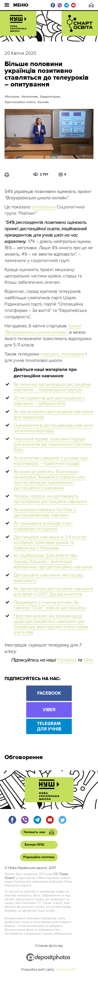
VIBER (49, 710)
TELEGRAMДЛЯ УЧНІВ (49, 726)
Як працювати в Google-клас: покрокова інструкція (43, 526)
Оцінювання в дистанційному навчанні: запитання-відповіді (53, 428)
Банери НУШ (34, 844)
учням (44, 102)
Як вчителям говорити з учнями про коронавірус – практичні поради (51, 460)
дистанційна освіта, (21, 102)
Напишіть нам (91, 5)
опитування (44, 207)
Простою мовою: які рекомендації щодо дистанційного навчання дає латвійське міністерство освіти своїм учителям (51, 624)
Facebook (67, 660)
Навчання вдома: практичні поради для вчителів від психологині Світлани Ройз (53, 444)
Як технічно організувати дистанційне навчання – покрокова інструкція (52, 387)
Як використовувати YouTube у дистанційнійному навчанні (45, 512)
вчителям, (31, 97)
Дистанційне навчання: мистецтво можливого (48, 577)
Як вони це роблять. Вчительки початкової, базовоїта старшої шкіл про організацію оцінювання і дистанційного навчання (49, 480)
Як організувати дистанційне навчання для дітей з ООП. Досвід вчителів (53, 591)
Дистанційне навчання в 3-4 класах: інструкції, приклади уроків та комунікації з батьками (50, 542)
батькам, (13, 97)
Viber (88, 660)
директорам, (51, 97)
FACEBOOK (49, 693)
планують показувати (62, 354)
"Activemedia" (66, 969)
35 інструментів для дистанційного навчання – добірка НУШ (49, 400)
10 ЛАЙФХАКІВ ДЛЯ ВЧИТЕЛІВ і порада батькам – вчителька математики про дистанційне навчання (53, 561)
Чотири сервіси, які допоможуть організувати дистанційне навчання (50, 498)
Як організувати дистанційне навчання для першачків (53, 414)
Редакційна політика (38, 857)
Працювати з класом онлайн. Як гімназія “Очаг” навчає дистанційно (50, 605)
